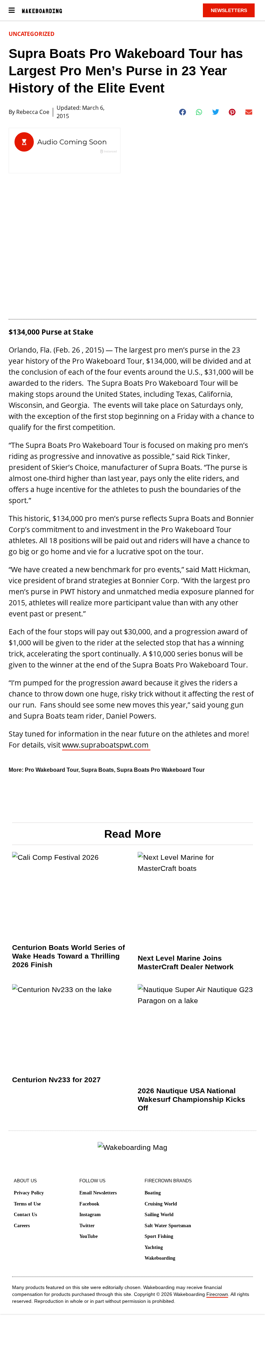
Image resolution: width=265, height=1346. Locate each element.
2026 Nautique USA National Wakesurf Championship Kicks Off (191, 1099)
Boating (153, 1192)
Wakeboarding (160, 1258)
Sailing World (159, 1214)
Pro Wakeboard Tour (51, 770)
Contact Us (25, 1214)
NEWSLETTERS (229, 10)
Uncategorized (32, 34)
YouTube (88, 1236)
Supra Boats (97, 770)
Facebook (89, 1203)
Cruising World (161, 1203)
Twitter (87, 1225)
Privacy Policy (29, 1192)
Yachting (154, 1247)
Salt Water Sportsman (168, 1225)
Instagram (90, 1214)
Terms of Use (27, 1203)
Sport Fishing (159, 1236)
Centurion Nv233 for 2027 (56, 1080)
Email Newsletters (98, 1192)
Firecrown (217, 1294)
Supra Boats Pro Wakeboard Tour (161, 770)
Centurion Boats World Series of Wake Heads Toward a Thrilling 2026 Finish (68, 956)
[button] (182, 112)
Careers (22, 1225)
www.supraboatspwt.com (106, 745)
